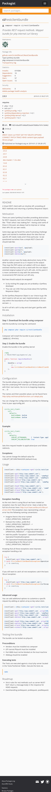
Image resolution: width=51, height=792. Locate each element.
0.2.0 (5, 181)
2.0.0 (5, 157)
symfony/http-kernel (13, 115)
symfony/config (10, 111)
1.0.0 (5, 163)
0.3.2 (5, 166)
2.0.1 (5, 154)
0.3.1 (5, 169)
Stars (4, 78)
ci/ (4, 19)
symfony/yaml (10, 118)
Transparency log (9, 63)
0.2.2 (5, 175)
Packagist (8, 3)
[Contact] (37, 782)
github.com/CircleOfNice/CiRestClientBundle (20, 55)
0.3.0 (5, 172)
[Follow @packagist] (42, 782)
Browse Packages (7, 791)
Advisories (6, 89)
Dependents (7, 73)
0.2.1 (5, 178)
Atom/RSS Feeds (7, 784)
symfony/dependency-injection (17, 113)
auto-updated (17, 189)
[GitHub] (47, 782)
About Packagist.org (8, 781)
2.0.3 (5, 148)
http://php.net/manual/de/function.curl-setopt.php (22, 396)
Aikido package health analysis (14, 91)
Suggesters (6, 76)
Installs (5, 71)
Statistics (5, 788)
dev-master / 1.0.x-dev (12, 160)
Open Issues (7, 80)
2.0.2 (5, 151)
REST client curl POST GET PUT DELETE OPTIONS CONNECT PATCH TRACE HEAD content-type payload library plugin (23, 137)
